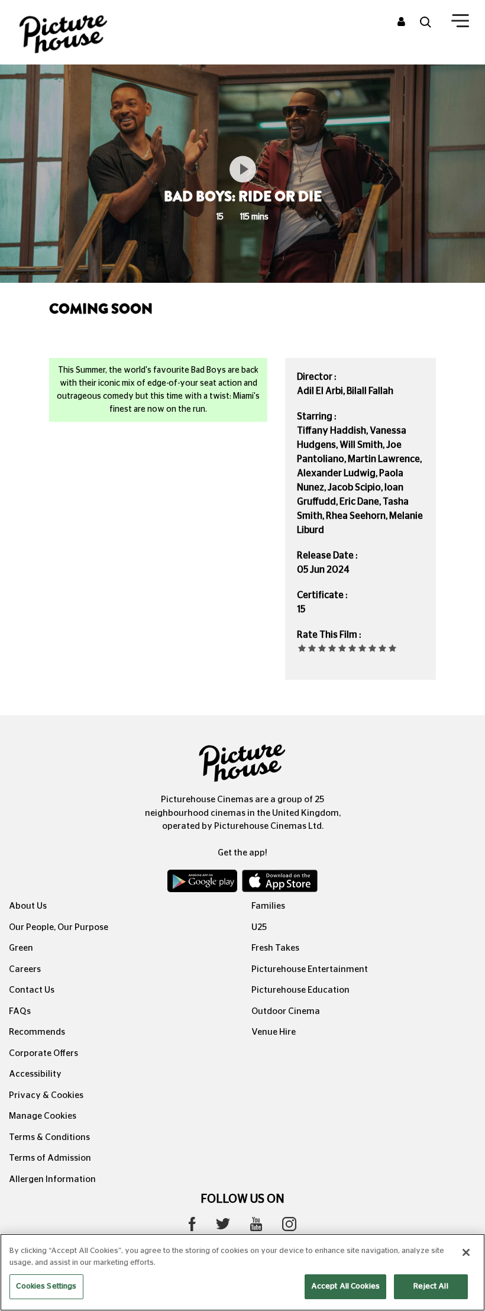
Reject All (430, 1286)
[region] (242, 1272)
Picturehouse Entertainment (309, 969)
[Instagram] (289, 1227)
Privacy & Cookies (46, 1095)
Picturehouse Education (300, 990)
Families (268, 906)
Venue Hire (273, 1032)
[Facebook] (192, 1227)
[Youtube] (256, 1227)
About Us (28, 906)
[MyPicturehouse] (401, 22)
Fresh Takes (275, 948)
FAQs (20, 1011)
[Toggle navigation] (460, 23)
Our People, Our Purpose (58, 927)
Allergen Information (52, 1179)
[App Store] (280, 884)
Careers (25, 969)
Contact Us (31, 990)
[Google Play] (203, 884)
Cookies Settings (46, 1286)
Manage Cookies (42, 1116)
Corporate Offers (43, 1053)
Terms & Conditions (49, 1137)
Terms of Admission (50, 1158)
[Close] (466, 1252)
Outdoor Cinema (285, 1011)
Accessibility (35, 1074)
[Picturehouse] (81, 32)
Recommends (37, 1032)
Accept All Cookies (345, 1286)
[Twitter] (223, 1226)
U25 (259, 927)
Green (21, 948)
